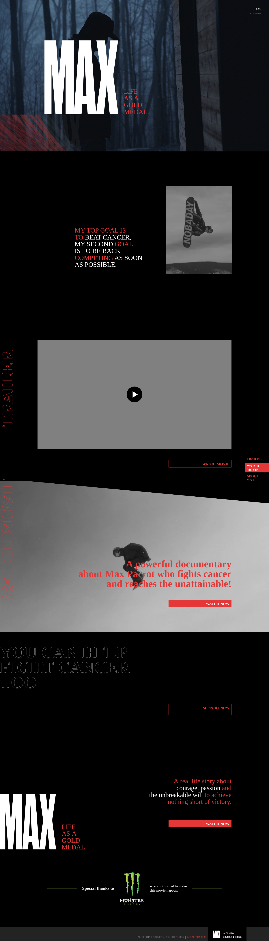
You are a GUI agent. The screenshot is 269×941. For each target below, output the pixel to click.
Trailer (254, 458)
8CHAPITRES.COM (196, 937)
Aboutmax (252, 478)
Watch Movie (253, 468)
